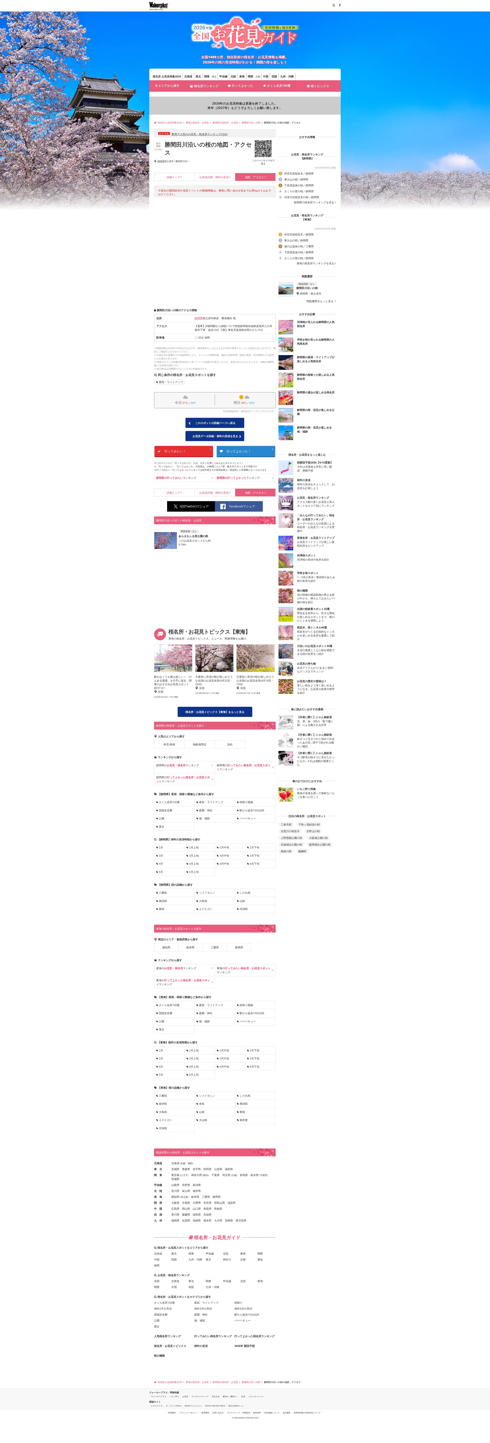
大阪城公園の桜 (318, 838)
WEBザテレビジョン (193, 1405)
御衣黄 (244, 1120)
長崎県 (197, 1220)
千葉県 (216, 1175)
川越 (234, 1175)
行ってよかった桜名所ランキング (254, 1336)
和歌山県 (219, 1202)
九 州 (158, 1220)
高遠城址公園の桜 (291, 844)
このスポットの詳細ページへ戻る (215, 423)
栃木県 (255, 1175)
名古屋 (184, 1197)
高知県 (207, 1214)
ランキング (176, 478)
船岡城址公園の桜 (320, 844)
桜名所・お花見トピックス (170, 1346)
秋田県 (207, 1169)
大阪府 (175, 1202)
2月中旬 (224, 847)
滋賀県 (232, 1202)
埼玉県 (226, 1175)
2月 (161, 847)
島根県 (218, 1208)
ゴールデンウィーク (200, 1396)
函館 (190, 1163)
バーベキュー (248, 818)
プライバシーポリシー (188, 1412)
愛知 (260, 1259)
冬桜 (201, 1103)
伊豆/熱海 (169, 744)
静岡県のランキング (177, 765)
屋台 (161, 826)
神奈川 (227, 1259)
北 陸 (158, 1191)
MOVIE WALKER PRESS (215, 1405)
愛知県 (166, 947)
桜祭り (238, 1302)
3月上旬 (194, 855)
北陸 (233, 76)
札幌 (183, 1163)
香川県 (175, 1214)
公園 (161, 818)
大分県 (218, 1220)
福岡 (156, 1265)
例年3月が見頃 (203, 1308)
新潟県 (197, 1185)
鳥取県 (207, 1208)
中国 (265, 76)
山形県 (218, 1169)
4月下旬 (254, 863)
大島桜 (203, 901)
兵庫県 (197, 1202)
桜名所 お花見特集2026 (167, 76)
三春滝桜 (286, 824)
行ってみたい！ (187, 450)
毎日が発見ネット (236, 1405)
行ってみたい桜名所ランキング (213, 1336)
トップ (173, 177)
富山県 (186, 1191)
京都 (258, 76)
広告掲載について (271, 1412)
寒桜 (161, 909)
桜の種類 (159, 1355)
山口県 (197, 1208)
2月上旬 (194, 847)
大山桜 (203, 1120)
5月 (161, 872)
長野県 (186, 1185)
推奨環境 (205, 1412)
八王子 (184, 1175)
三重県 (215, 947)
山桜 (242, 901)
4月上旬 (194, 863)
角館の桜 (286, 851)
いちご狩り (174, 1396)
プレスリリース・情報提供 (238, 1412)
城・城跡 (204, 818)
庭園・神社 (205, 810)
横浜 (205, 1175)
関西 (250, 76)
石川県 (175, 1191)
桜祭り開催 (246, 802)
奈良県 (207, 1202)
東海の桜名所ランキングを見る (315, 263)
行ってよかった (242, 86)
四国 (274, 76)
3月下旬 (254, 855)
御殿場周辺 (199, 744)
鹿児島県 (241, 1220)
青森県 (186, 1169)
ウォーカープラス (158, 1396)
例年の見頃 (214, 177)
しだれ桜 (245, 892)
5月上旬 (194, 872)
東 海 (158, 1197)
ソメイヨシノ (207, 892)
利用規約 (172, 1412)
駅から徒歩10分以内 (252, 810)
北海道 (188, 76)
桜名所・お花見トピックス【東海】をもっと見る (214, 712)
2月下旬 (254, 847)
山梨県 (175, 1185)
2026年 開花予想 (244, 1346)
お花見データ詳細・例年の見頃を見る (215, 436)
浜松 (230, 744)
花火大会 (216, 1396)
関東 (207, 76)
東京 (214, 76)
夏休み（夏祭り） (230, 1396)
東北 (198, 76)
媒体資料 (257, 1412)
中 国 (158, 1208)
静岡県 (161, 161)
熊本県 (207, 1220)
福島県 (229, 1169)
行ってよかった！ (250, 450)
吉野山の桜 (313, 831)
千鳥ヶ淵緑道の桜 (309, 824)
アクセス (254, 177)
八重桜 (163, 892)
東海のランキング (176, 968)
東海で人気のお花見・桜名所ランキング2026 (200, 134)
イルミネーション (256, 1396)
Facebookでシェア (242, 506)
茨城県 (175, 1179)
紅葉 (243, 1396)
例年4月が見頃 (243, 1308)
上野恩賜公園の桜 (291, 838)
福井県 (197, 1191)
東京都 (175, 1175)
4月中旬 (224, 863)
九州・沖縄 (287, 76)
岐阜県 (190, 947)
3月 (161, 855)
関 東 (158, 1175)
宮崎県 (229, 1220)
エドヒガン (205, 909)
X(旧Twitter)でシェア (194, 506)
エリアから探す (169, 86)
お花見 (185, 1396)
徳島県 (197, 1214)
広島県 (175, 1208)
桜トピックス (320, 86)
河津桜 (244, 909)
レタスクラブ (157, 1405)
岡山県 (186, 1208)
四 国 (158, 1214)
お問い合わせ (218, 1412)
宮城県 (175, 1169)
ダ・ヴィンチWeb (173, 1405)
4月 (161, 863)
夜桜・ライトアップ (171, 382)
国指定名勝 (165, 810)
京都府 (186, 1202)
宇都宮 (263, 1175)
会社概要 (286, 1412)
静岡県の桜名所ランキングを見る (314, 202)
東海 (242, 76)
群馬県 (244, 1175)
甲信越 (223, 76)
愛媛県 (186, 1214)
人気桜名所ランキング (167, 1336)
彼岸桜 (163, 1103)
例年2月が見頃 (163, 1308)
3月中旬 (224, 855)
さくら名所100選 (279, 86)
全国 (156, 1281)
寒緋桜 (163, 901)
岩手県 (197, 1169)
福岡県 (175, 1220)
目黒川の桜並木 (290, 831)
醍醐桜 (302, 851)
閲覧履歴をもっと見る (320, 301)
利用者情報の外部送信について (307, 1412)
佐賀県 (186, 1220)
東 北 (158, 1169)
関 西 (158, 1202)
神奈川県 (196, 1175)
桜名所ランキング (206, 86)
